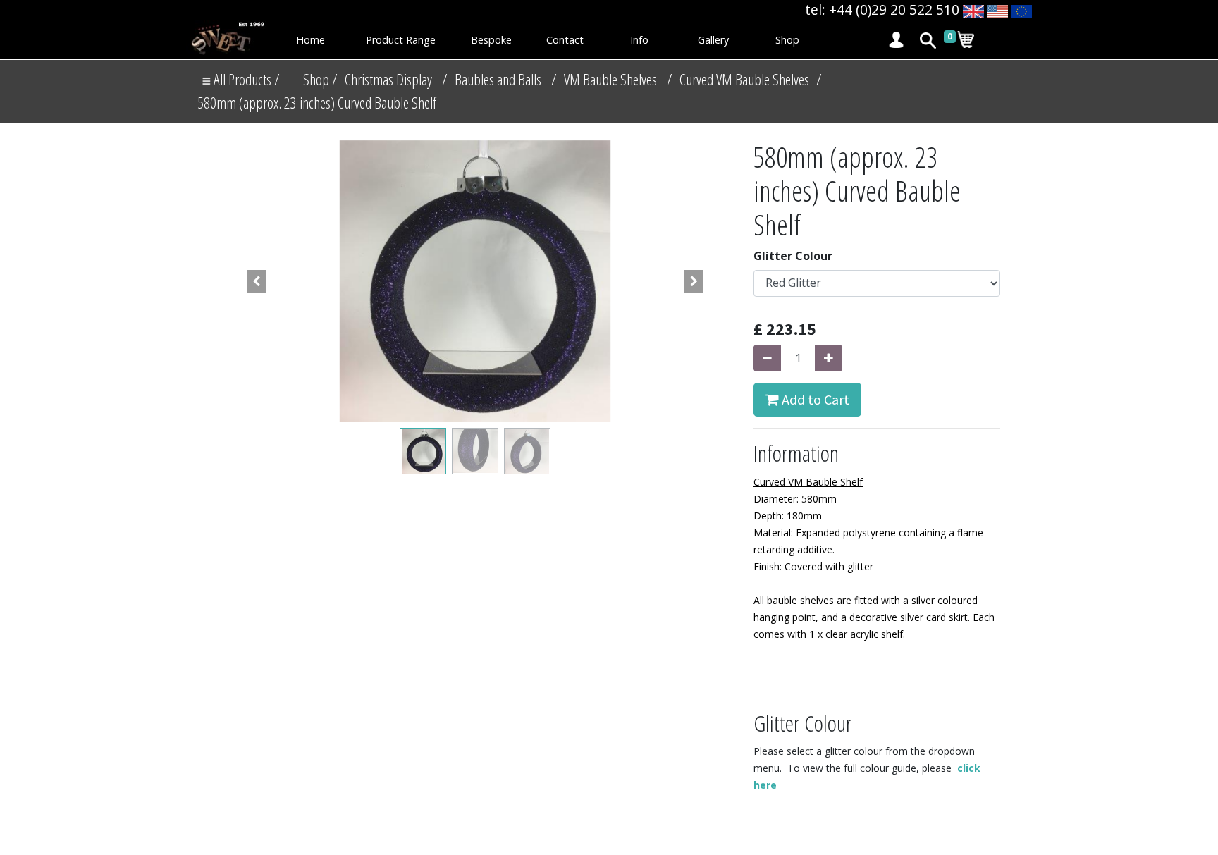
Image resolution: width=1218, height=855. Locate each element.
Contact (565, 40)
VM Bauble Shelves (610, 79)
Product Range (401, 40)
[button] (256, 281)
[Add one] (828, 358)
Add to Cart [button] (814, 399)
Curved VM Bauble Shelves (744, 79)
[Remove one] (767, 358)
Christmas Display (388, 79)
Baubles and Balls (498, 79)
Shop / (320, 79)
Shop (787, 40)
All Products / (245, 79)
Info (639, 40)
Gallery (713, 40)
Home (310, 40)
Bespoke (491, 40)
